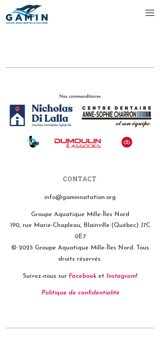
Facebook (82, 276)
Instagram (121, 276)
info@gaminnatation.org (80, 197)
